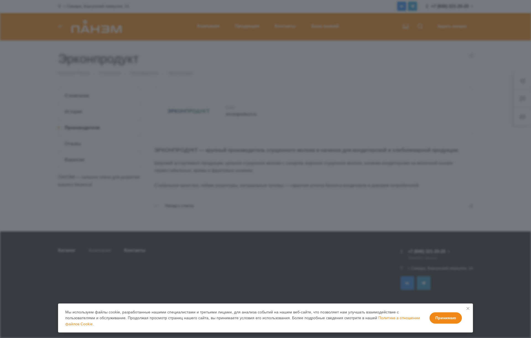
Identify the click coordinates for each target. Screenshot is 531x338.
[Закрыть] (468, 308)
